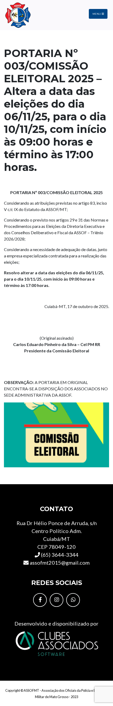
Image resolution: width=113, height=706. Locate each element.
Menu (97, 13)
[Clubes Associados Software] (56, 642)
